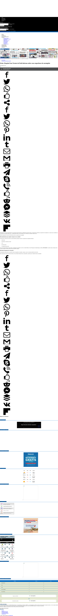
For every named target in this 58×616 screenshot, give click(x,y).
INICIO (2, 17)
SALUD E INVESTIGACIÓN (5, 36)
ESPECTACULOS (6, 40)
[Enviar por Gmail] (7, 161)
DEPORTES (5, 39)
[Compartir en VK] (7, 224)
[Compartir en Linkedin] (7, 140)
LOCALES (3, 58)
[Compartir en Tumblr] (7, 147)
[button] (56, 53)
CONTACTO (3, 47)
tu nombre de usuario (11, 23)
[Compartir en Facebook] (7, 77)
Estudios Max (11, 615)
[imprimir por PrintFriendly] (7, 168)
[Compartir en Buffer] (7, 217)
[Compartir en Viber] (7, 189)
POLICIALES (6, 41)
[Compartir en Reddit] (7, 203)
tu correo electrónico (11, 29)
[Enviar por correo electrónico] (7, 154)
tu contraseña (10, 24)
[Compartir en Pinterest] (7, 133)
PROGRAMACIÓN (3, 18)
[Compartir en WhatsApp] (7, 91)
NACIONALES (6, 38)
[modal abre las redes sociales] (7, 105)
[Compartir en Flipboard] (7, 231)
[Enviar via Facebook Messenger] (7, 210)
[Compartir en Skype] (7, 182)
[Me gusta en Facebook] (7, 98)
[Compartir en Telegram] (7, 175)
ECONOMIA (6, 42)
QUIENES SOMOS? (4, 45)
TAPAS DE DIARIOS (4, 46)
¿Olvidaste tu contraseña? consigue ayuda (6, 26)
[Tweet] (7, 84)
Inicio (1, 58)
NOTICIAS (3, 37)
